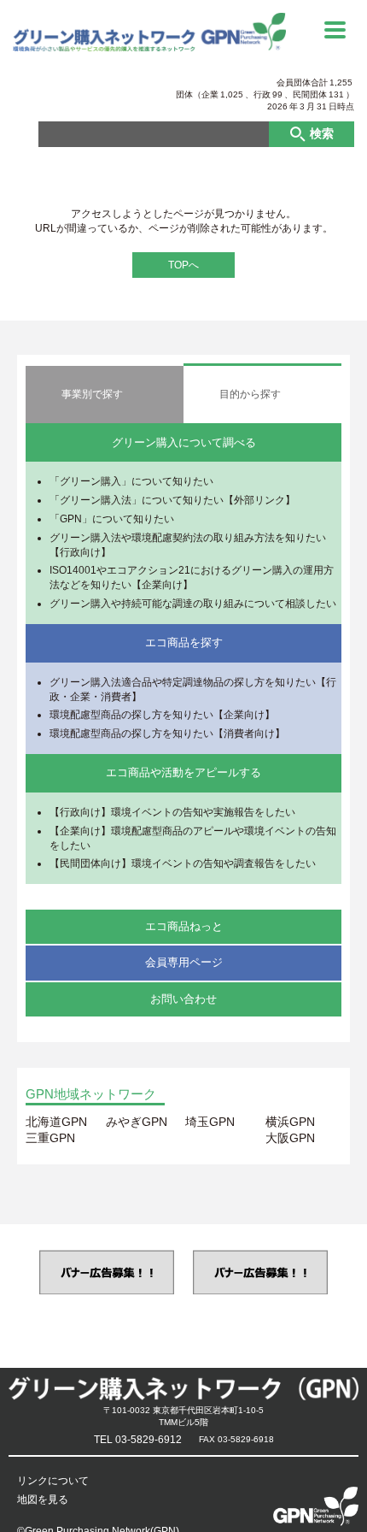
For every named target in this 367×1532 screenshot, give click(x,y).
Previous (15, 1271)
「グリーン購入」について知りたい (131, 481)
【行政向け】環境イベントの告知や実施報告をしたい (172, 812)
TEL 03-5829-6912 (138, 1440)
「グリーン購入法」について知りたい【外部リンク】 (172, 500)
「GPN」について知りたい (112, 519)
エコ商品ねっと (184, 926)
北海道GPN (56, 1121)
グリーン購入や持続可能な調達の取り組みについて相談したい (193, 604)
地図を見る (42, 1499)
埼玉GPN (210, 1121)
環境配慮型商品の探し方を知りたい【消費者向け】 (167, 733)
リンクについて (53, 1481)
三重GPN (50, 1138)
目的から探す (250, 394)
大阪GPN (290, 1138)
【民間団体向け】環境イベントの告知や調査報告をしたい (183, 863)
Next (352, 1271)
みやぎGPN (136, 1121)
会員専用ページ (184, 962)
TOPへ (183, 265)
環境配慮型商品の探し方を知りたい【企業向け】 (162, 715)
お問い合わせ (183, 999)
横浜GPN (290, 1121)
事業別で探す (92, 394)
